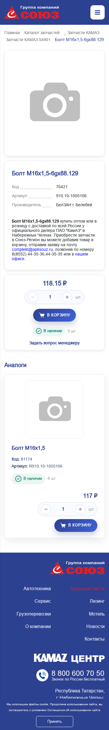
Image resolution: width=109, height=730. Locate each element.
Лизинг (97, 601)
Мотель (97, 613)
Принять (54, 721)
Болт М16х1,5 (28, 448)
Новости (95, 626)
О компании (38, 626)
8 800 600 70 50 (77, 673)
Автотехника (37, 588)
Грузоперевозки (34, 613)
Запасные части (87, 588)
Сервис (43, 601)
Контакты (95, 638)
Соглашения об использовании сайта (73, 710)
